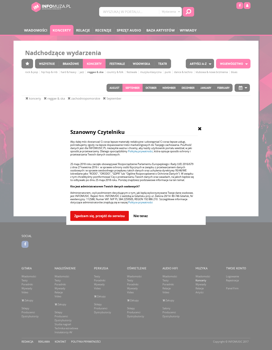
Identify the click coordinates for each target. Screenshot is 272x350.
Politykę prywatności (140, 151)
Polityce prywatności (140, 202)
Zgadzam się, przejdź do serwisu (99, 216)
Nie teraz (140, 216)
